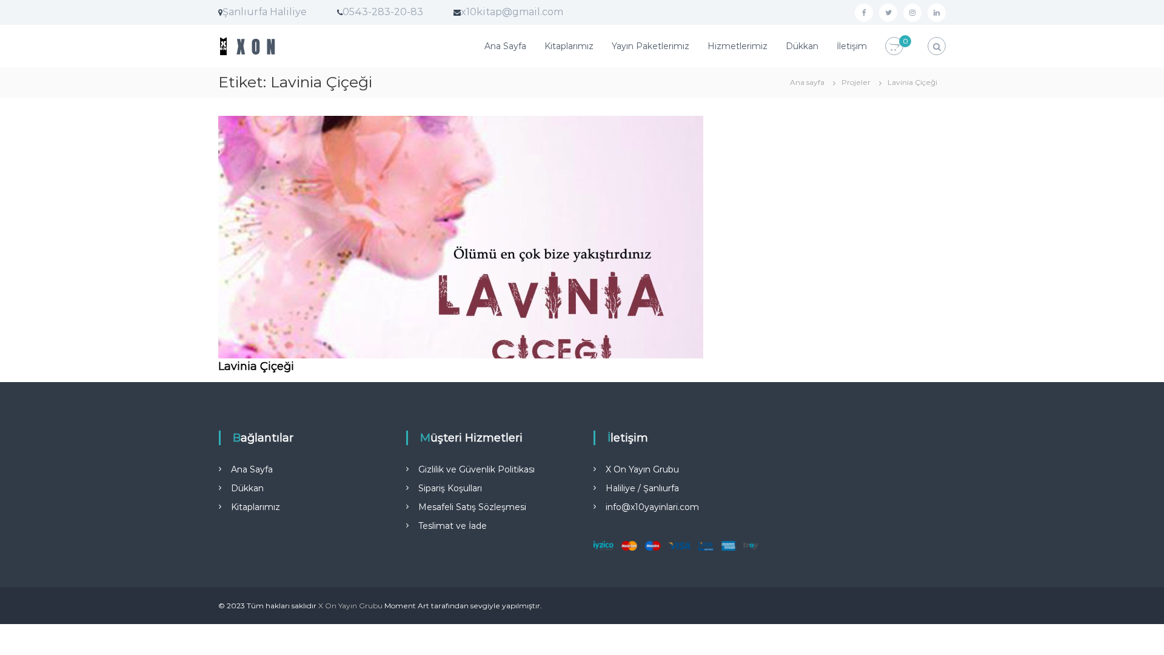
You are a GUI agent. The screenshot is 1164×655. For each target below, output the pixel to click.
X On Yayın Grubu (642, 469)
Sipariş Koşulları (450, 488)
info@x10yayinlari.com (652, 507)
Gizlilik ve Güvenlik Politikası (476, 469)
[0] (894, 46)
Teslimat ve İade (452, 525)
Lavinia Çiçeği (256, 366)
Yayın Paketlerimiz (650, 46)
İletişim (852, 46)
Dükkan (802, 46)
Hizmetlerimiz (737, 46)
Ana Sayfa (505, 46)
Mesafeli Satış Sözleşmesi (472, 507)
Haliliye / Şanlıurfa (642, 488)
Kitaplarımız (569, 46)
